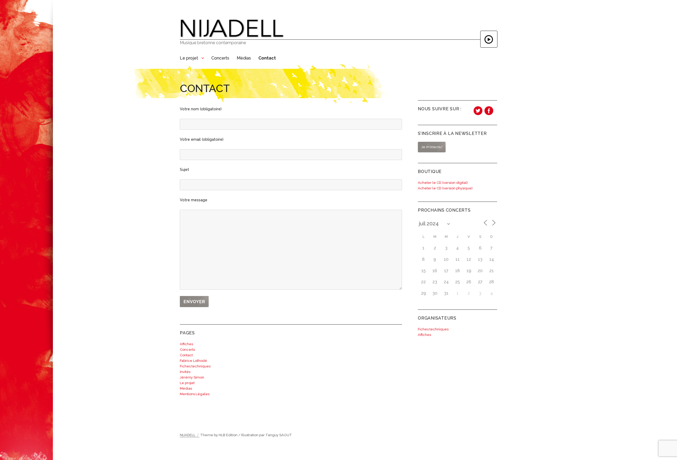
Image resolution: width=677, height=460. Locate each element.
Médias (244, 58)
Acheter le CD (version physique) (445, 188)
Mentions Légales (194, 394)
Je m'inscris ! (431, 147)
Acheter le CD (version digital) (443, 183)
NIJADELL (187, 435)
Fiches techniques (195, 366)
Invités (185, 372)
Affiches (186, 344)
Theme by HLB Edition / (220, 435)
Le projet (189, 58)
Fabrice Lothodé (193, 361)
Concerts (220, 58)
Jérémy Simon (192, 377)
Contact (267, 58)
